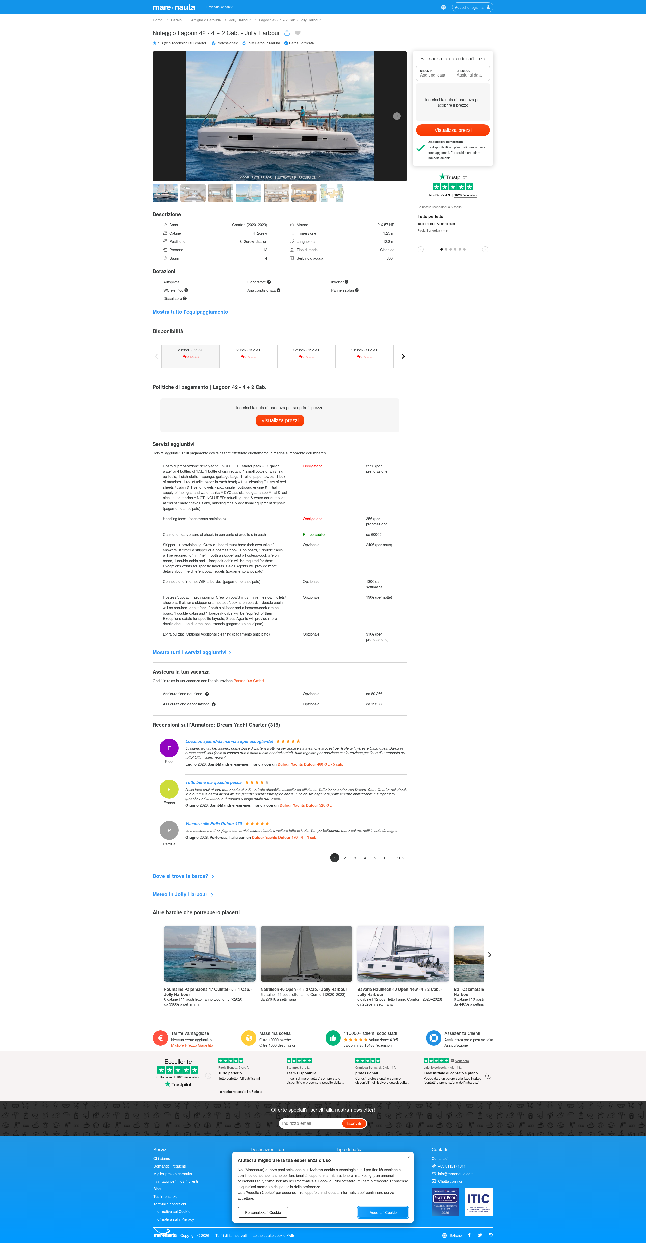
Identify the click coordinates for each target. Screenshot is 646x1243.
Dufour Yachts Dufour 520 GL (306, 805)
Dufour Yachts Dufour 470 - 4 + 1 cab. (284, 837)
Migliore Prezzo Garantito (192, 1045)
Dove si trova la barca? (181, 875)
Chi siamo (161, 1158)
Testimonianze (165, 1196)
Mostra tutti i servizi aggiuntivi (190, 652)
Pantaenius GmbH (249, 680)
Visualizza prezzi (280, 420)
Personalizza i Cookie (263, 1212)
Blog (157, 1188)
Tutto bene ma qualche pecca (213, 782)
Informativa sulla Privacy (173, 1219)
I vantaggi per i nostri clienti (175, 1181)
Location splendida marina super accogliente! (229, 741)
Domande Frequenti (169, 1166)
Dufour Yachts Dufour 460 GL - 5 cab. (310, 764)
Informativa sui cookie (313, 1180)
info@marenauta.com (456, 1173)
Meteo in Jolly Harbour (181, 894)
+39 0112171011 (452, 1166)
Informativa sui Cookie (171, 1211)
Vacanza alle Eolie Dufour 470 (213, 823)
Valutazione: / (371, 1042)
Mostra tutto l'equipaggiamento (190, 311)
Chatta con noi (450, 1181)
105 (400, 858)
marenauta (174, 6)
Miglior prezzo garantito (172, 1173)
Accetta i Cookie (383, 1212)
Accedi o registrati (469, 7)
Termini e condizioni (169, 1203)
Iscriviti (354, 1123)
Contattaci (440, 1158)
